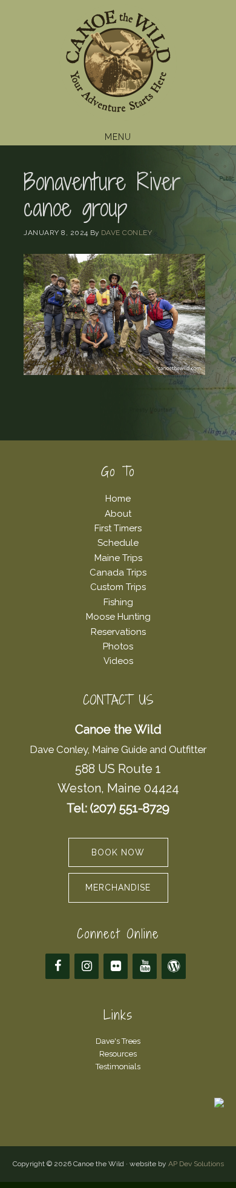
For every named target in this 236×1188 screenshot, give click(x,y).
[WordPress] (174, 966)
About (118, 513)
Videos (118, 660)
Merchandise (118, 887)
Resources (118, 1053)
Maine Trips (118, 558)
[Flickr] (115, 966)
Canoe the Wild (118, 62)
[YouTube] (145, 966)
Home (118, 498)
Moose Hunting (118, 616)
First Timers (118, 528)
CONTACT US (118, 700)
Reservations (118, 631)
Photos (118, 646)
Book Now (118, 852)
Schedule (118, 542)
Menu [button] (118, 137)
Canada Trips (118, 572)
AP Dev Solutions (196, 1164)
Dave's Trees (118, 1041)
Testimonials (118, 1066)
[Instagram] (86, 966)
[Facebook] (57, 966)
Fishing (118, 602)
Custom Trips (118, 587)
